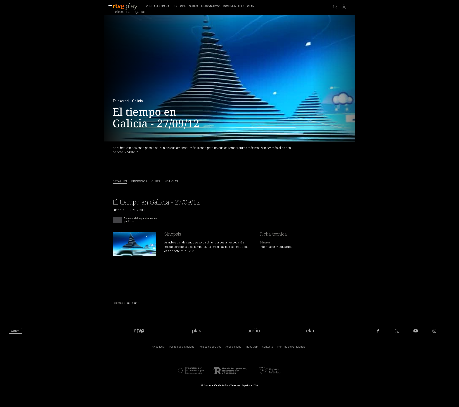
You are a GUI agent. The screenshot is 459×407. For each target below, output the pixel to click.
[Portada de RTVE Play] (125, 6)
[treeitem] (157, 6)
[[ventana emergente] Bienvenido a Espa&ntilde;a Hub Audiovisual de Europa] (270, 375)
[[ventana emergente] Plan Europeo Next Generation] (189, 375)
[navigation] (233, 6)
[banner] (129, 6)
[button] (109, 7)
